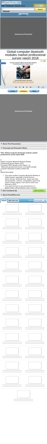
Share (34, 91)
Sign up (17, 6)
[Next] (27, 87)
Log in (23, 6)
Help (3, 6)
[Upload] (23, 14)
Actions (12, 91)
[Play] (23, 87)
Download (23, 91)
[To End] (30, 87)
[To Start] (16, 87)
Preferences (9, 6)
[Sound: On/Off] (39, 87)
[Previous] (19, 87)
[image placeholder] (12, 208)
